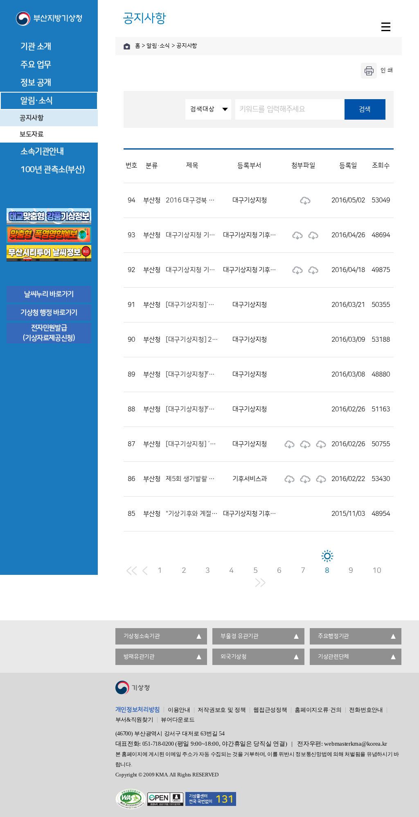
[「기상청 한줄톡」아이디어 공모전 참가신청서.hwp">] (303, 444)
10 (376, 571)
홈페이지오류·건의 (318, 710)
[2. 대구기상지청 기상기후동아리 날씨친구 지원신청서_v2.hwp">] (295, 235)
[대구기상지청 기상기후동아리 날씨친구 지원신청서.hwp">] (311, 270)
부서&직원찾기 (134, 720)
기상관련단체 (333, 657)
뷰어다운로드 (177, 720)
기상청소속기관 (142, 636)
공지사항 (32, 118)
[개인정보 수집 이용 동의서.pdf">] (303, 479)
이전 (144, 570)
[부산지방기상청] (49, 19)
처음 (131, 570)
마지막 (260, 582)
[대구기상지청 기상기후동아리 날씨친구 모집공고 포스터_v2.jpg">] (311, 235)
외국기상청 (234, 657)
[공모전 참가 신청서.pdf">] (287, 479)
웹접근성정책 (270, 710)
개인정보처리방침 (137, 710)
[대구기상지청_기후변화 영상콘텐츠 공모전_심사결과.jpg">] (303, 200)
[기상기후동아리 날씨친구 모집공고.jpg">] (295, 270)
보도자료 (32, 134)
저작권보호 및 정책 (222, 710)
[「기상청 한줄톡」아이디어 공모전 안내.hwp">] (287, 444)
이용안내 (179, 710)
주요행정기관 (333, 636)
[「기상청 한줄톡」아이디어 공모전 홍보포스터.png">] (319, 444)
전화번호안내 (366, 710)
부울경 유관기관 (240, 636)
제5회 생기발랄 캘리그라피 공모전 (212, 479)
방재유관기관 (139, 657)
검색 (365, 109)
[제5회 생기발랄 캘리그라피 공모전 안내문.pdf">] (319, 479)
